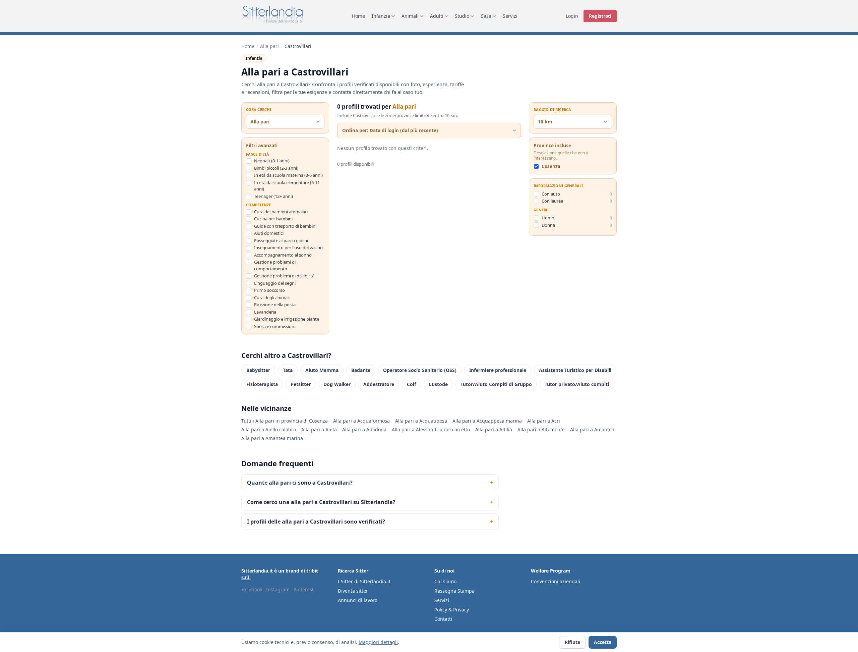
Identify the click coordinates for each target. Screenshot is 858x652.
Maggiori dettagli (378, 642)
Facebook (251, 589)
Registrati (600, 16)
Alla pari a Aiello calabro (268, 429)
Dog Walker (337, 384)
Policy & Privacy (451, 609)
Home (358, 16)
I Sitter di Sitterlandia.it (364, 581)
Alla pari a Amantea (592, 429)
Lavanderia (265, 312)
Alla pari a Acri (543, 421)
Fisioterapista (262, 384)
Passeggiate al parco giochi (281, 240)
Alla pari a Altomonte (541, 429)
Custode (438, 384)
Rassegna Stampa (454, 591)
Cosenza (551, 166)
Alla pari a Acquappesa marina (487, 421)
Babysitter (258, 370)
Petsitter (301, 384)
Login (572, 16)
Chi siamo (445, 581)
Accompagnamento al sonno (283, 255)
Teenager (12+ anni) (273, 196)
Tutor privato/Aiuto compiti (577, 384)
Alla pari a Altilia (493, 429)
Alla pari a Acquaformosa (361, 421)
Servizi (510, 16)
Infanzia (381, 16)
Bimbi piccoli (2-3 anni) (276, 168)
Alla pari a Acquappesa (421, 421)
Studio (462, 16)
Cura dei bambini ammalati (281, 212)
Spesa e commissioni (274, 326)
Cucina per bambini (273, 219)
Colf (411, 384)
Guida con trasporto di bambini (285, 226)
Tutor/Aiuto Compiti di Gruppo (496, 384)
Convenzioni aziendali (555, 581)
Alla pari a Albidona (364, 429)
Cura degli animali (272, 297)
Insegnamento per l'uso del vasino (288, 248)
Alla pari (269, 46)
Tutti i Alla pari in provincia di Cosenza (284, 421)
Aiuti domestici (269, 233)
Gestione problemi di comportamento (275, 265)
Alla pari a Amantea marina (272, 438)
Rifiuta (572, 642)
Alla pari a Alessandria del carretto (431, 429)
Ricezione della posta (275, 305)
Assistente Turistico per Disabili (575, 370)
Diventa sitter (353, 591)
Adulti (436, 16)
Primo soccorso (269, 290)
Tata (288, 370)
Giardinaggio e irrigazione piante (286, 319)
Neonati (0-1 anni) (272, 161)
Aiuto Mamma (322, 370)
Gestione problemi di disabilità (284, 276)
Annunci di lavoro (357, 600)
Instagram (278, 589)
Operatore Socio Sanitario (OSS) (419, 370)
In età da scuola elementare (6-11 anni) (287, 185)
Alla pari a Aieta (319, 429)
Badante (360, 370)
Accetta (602, 642)
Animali (410, 16)
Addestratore (378, 384)
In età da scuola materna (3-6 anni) (288, 175)
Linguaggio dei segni (275, 283)
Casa (486, 16)
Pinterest (304, 589)
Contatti (443, 619)
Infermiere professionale (497, 370)
